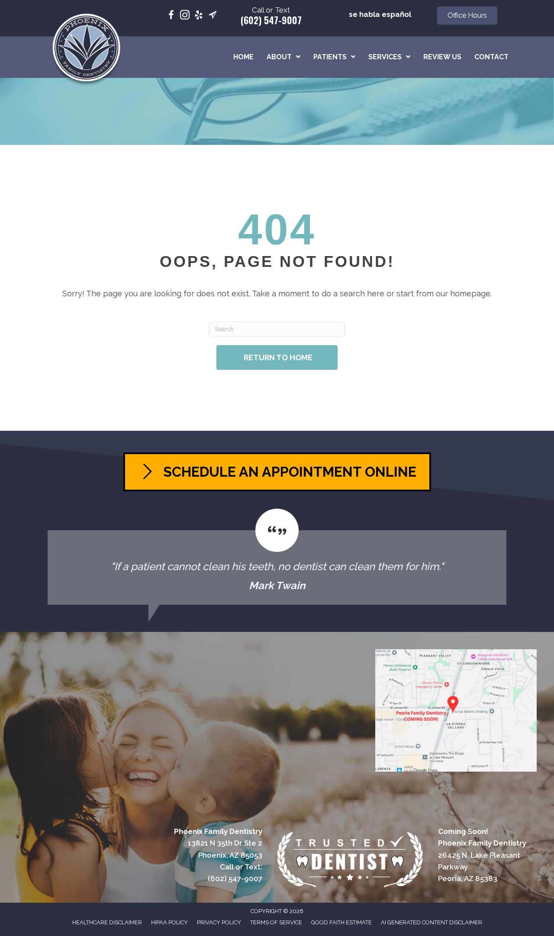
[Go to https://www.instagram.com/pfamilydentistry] (185, 16)
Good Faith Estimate (341, 922)
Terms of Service (276, 922)
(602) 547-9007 (271, 20)
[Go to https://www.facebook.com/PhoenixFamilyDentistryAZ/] (171, 16)
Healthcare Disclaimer (107, 922)
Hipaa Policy (169, 922)
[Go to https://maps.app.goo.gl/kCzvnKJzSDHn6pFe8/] (212, 16)
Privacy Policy (219, 922)
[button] (467, 15)
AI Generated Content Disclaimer (431, 922)
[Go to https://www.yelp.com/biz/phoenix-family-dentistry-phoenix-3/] (198, 16)
